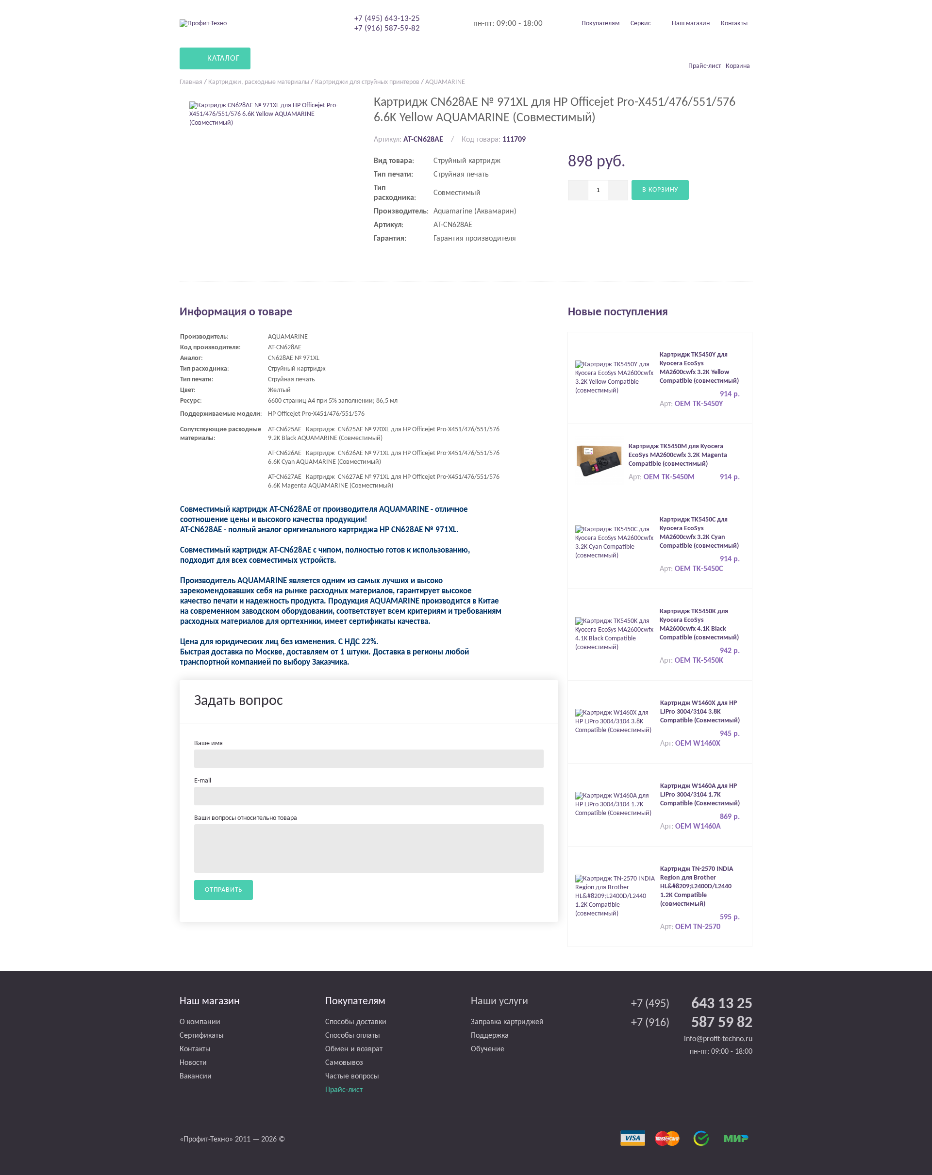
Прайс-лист (344, 1090)
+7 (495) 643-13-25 (387, 19)
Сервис (641, 23)
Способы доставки (355, 1022)
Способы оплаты (352, 1036)
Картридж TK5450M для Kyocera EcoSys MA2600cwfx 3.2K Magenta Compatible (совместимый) (678, 455)
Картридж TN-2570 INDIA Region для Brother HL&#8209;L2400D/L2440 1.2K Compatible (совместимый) (696, 886)
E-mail (202, 780)
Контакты (734, 23)
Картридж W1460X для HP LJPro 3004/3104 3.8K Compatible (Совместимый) (700, 712)
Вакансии (196, 1076)
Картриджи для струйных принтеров (367, 82)
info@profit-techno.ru (718, 1039)
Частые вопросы (352, 1076)
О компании (200, 1022)
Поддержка (490, 1036)
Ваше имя (208, 743)
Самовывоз (344, 1063)
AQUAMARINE (445, 82)
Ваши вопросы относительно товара (245, 818)
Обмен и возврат (354, 1049)
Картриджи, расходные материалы (258, 82)
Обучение (487, 1049)
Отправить (223, 890)
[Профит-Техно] (203, 23)
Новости (193, 1063)
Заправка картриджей (507, 1022)
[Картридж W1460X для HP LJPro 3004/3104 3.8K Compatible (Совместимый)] (615, 721)
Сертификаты (202, 1036)
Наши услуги (499, 1001)
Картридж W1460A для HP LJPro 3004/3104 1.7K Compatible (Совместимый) (700, 795)
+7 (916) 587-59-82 (387, 28)
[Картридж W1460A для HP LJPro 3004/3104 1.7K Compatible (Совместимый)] (615, 804)
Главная (191, 82)
